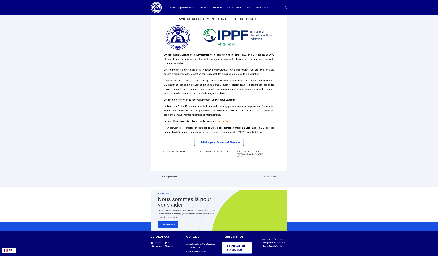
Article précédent (168, 176)
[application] (195, 7)
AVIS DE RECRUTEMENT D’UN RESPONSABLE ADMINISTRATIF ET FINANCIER (250, 154)
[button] (219, 142)
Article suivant (270, 176)
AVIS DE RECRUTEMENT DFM (174, 152)
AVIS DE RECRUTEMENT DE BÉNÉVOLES (215, 152)
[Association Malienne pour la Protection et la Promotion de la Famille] (156, 7)
